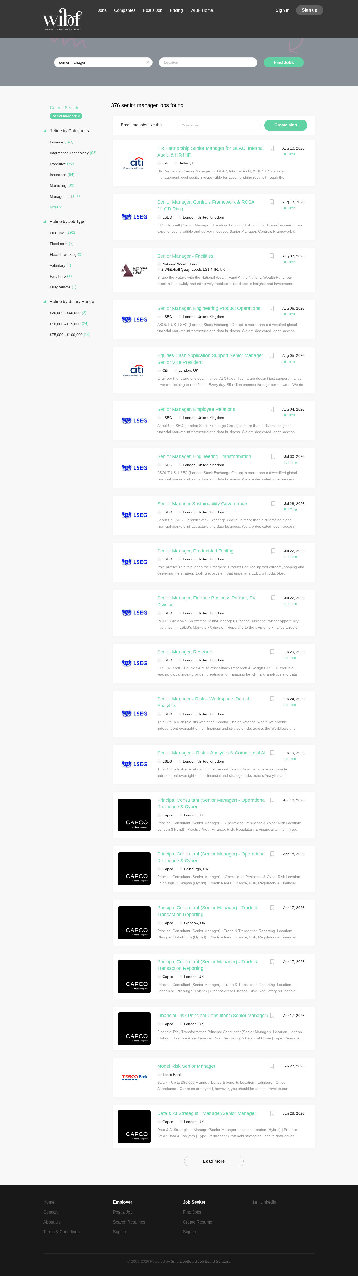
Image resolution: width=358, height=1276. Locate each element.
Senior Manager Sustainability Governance (202, 503)
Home (49, 1202)
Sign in (283, 10)
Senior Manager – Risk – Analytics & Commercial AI (211, 753)
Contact (50, 1212)
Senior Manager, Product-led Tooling (195, 551)
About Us (52, 1222)
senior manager (65, 116)
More (54, 207)
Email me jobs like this (141, 125)
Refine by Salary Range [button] (71, 301)
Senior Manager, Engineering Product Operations (208, 308)
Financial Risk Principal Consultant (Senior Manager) (212, 1015)
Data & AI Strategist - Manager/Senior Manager (206, 1113)
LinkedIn (268, 1202)
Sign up (309, 10)
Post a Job (123, 1212)
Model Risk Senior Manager (186, 1066)
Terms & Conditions (61, 1232)
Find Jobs (284, 62)
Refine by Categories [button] (68, 131)
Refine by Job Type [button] (66, 221)
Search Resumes (129, 1222)
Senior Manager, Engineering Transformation (204, 456)
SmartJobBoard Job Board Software (201, 1261)
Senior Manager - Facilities (185, 256)
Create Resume (197, 1222)
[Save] (271, 149)
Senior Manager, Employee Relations (196, 409)
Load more (214, 1161)
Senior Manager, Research (185, 652)
